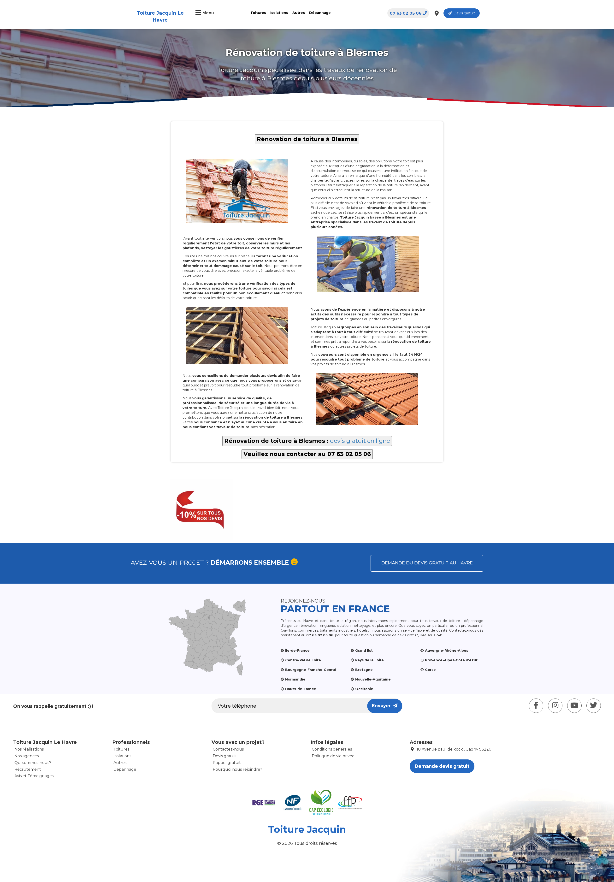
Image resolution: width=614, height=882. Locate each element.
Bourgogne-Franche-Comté (310, 670)
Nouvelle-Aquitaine (373, 679)
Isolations (279, 13)
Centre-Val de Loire (303, 660)
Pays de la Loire (369, 660)
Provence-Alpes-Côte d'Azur (451, 660)
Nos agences (26, 756)
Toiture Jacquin (307, 829)
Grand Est (364, 650)
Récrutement (27, 769)
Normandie (295, 679)
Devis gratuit (463, 13)
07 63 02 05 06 (405, 13)
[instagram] (555, 705)
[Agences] (437, 13)
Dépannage (320, 13)
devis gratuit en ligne (360, 440)
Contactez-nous (228, 749)
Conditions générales (332, 749)
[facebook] (536, 705)
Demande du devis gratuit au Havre (427, 563)
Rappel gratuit (227, 762)
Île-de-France (297, 650)
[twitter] (593, 705)
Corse (430, 670)
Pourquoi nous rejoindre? (237, 769)
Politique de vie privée (333, 756)
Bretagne (364, 670)
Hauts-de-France (300, 689)
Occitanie (364, 689)
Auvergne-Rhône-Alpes (446, 650)
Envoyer (382, 705)
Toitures (258, 13)
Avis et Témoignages (33, 776)
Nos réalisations (29, 749)
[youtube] (574, 705)
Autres (298, 13)
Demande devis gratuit (442, 766)
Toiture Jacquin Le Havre (160, 16)
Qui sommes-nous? (32, 762)
